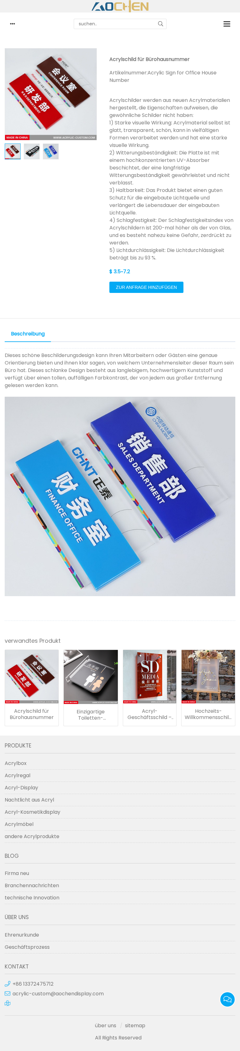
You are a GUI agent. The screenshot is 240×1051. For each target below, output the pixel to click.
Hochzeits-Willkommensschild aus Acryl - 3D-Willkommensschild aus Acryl (208, 714)
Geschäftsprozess (27, 947)
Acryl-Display (21, 787)
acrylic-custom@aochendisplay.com (58, 993)
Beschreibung (28, 333)
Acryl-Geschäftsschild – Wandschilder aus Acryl (150, 714)
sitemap (135, 1025)
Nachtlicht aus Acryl (29, 799)
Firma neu (17, 873)
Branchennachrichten (32, 885)
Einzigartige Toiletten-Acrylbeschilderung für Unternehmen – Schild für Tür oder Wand (91, 715)
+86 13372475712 (32, 984)
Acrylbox (16, 763)
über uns (105, 1025)
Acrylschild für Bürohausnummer (32, 714)
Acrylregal (17, 775)
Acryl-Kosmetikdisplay (32, 812)
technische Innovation (32, 897)
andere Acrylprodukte (32, 836)
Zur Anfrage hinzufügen (146, 287)
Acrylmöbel (19, 824)
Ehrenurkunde (22, 934)
